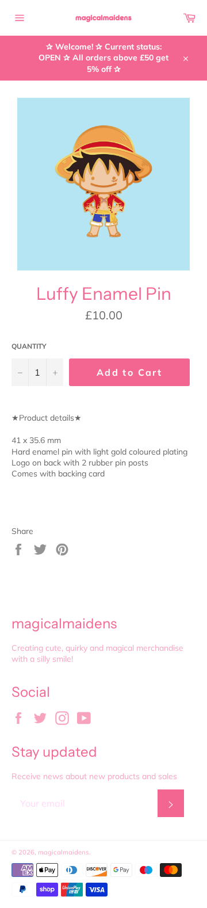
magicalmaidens (63, 852)
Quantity (29, 346)
